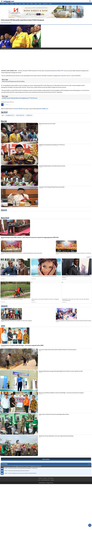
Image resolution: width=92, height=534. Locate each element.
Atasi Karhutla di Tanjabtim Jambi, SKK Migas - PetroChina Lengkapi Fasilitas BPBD (22, 345)
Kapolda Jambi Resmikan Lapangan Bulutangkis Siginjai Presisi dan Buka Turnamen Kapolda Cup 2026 (61, 371)
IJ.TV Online (4, 464)
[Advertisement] (37, 60)
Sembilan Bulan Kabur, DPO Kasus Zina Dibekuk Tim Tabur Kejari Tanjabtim (16, 320)
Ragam (40, 3)
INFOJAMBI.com (43, 108)
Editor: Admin (8, 22)
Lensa (3, 3)
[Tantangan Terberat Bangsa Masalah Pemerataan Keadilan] (19, 196)
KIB (2, 115)
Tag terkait (4, 112)
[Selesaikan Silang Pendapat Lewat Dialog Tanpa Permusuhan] (19, 175)
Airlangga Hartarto (10, 115)
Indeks (50, 3)
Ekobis (23, 3)
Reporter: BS (3, 22)
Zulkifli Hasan (29, 115)
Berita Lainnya (46, 459)
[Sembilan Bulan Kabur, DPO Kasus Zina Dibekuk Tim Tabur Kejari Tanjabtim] (28, 314)
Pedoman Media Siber (45, 480)
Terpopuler (4, 305)
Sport (28, 3)
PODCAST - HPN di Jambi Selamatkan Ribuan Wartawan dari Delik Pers (16, 470)
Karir (39, 480)
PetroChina (45, 3)
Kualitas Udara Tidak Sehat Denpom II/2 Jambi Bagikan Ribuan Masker (54, 414)
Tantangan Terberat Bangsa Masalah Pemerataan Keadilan (52, 187)
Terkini (3, 325)
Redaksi (40, 478)
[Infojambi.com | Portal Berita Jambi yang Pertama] (8, 1)
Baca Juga (4, 121)
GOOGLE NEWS (18, 108)
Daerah (35, 3)
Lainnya (89, 463)
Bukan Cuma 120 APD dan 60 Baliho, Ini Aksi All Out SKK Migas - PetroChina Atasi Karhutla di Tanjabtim (61, 392)
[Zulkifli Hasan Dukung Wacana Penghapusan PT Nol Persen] (19, 154)
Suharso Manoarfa (20, 115)
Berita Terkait (5, 217)
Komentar (4, 209)
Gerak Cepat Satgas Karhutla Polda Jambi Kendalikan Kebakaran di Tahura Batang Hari (57, 349)
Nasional (11, 3)
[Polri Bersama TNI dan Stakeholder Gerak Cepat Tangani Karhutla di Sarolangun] (19, 445)
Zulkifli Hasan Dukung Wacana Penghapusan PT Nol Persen (19, 98)
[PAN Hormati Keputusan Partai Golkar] (19, 133)
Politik (31, 3)
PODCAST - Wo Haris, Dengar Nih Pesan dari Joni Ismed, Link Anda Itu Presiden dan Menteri (20, 473)
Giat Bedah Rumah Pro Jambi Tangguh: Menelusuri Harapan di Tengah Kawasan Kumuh (21, 466)
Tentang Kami (50, 478)
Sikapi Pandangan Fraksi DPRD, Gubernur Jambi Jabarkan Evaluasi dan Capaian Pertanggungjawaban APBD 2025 (30, 237)
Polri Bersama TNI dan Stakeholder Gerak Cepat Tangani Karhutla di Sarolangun (56, 435)
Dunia (16, 3)
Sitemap (52, 480)
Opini (20, 3)
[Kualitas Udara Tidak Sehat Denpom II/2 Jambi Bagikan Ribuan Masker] (19, 423)
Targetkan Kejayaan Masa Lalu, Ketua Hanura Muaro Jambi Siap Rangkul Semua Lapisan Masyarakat (21, 253)
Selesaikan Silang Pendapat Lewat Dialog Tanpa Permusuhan (52, 165)
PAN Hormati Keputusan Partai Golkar (13, 81)
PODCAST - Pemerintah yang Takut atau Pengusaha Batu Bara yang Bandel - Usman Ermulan (20, 468)
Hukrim (7, 3)
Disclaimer (45, 478)
